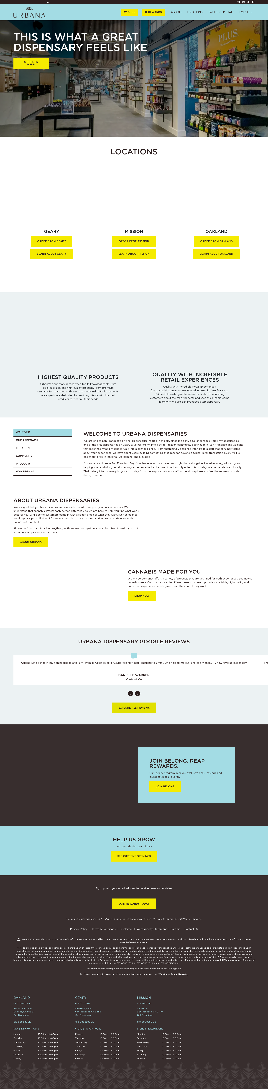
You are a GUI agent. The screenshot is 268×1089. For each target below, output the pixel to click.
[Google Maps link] (253, 2)
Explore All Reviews (134, 707)
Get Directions (21, 1015)
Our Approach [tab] (27, 440)
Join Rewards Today (134, 903)
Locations (195, 12)
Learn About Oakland (216, 253)
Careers (175, 929)
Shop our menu (31, 63)
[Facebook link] (238, 2)
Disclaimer (126, 929)
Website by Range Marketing (173, 974)
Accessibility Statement (152, 929)
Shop (131, 12)
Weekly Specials (221, 12)
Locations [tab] (23, 448)
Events (244, 12)
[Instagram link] (243, 2)
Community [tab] (24, 455)
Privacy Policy (78, 929)
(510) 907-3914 (21, 1003)
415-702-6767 (82, 1003)
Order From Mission (134, 241)
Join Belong (165, 786)
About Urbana (31, 542)
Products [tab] (23, 463)
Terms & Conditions (104, 929)
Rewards (155, 12)
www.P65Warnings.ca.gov (133, 942)
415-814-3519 (144, 1003)
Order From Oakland (216, 241)
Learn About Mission (134, 253)
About (175, 12)
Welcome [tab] (23, 432)
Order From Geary (51, 241)
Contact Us (191, 929)
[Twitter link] (248, 2)
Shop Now (142, 595)
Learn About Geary (51, 253)
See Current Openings (134, 856)
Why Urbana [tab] (25, 471)
